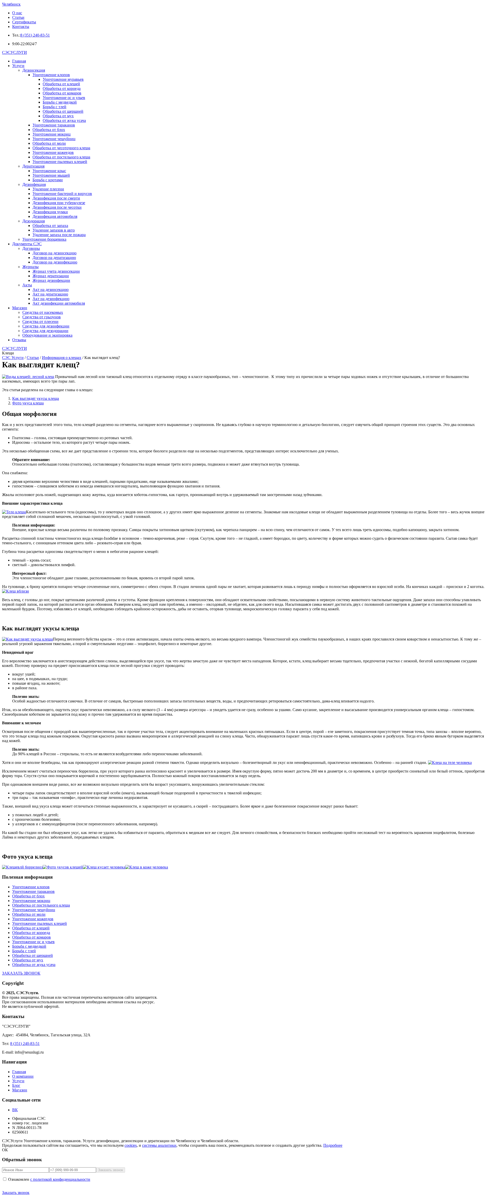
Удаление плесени (48, 189)
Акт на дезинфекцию (51, 299)
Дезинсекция (33, 70)
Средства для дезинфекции (45, 326)
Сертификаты (24, 22)
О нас (17, 13)
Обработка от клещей (61, 84)
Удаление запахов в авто (54, 230)
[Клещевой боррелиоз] (22, 867)
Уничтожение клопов (51, 75)
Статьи (18, 17)
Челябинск (11, 4)
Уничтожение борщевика (44, 239)
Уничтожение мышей (51, 175)
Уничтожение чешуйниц (54, 139)
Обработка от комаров (62, 93)
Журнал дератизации (51, 276)
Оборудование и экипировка (47, 335)
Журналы (30, 267)
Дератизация (33, 166)
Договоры (31, 248)
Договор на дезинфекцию (55, 262)
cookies (131, 1145)
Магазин (19, 308)
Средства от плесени (40, 321)
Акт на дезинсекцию (51, 289)
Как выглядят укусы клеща (35, 398)
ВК (15, 1110)
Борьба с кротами (48, 180)
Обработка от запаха (50, 225)
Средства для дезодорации (45, 331)
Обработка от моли (49, 143)
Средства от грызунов (41, 317)
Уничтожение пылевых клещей (60, 161)
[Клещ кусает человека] (104, 867)
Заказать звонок (15, 1192)
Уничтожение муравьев (63, 79)
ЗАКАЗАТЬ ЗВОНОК (21, 973)
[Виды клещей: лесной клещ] (28, 376)
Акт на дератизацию (50, 294)
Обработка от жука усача (64, 120)
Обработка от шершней (63, 111)
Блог (16, 1085)
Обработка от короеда (62, 88)
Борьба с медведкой (60, 102)
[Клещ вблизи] (15, 591)
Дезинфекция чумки (50, 212)
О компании (23, 1076)
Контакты (20, 26)
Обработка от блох (49, 129)
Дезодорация (33, 221)
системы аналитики (159, 1145)
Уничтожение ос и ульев (64, 97)
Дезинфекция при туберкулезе (59, 203)
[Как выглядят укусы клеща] (27, 639)
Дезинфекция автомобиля (55, 216)
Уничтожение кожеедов (53, 152)
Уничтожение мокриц (52, 134)
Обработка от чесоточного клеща (61, 148)
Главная (19, 61)
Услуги (18, 65)
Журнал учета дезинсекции (56, 271)
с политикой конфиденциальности (60, 1179)
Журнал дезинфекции (51, 280)
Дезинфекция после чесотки (57, 207)
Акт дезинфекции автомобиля (59, 303)
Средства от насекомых (42, 312)
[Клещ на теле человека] (450, 762)
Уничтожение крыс (49, 171)
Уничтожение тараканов (54, 125)
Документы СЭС (27, 244)
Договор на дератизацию (54, 257)
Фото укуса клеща (28, 403)
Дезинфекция (34, 184)
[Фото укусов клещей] (63, 867)
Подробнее (332, 1145)
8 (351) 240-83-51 (35, 35)
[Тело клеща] (14, 512)
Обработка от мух (58, 116)
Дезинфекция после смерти (56, 198)
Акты (27, 285)
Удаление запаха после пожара (59, 235)
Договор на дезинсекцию (55, 253)
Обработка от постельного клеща (61, 157)
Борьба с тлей (54, 107)
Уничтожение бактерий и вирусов (62, 193)
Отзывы (19, 340)
